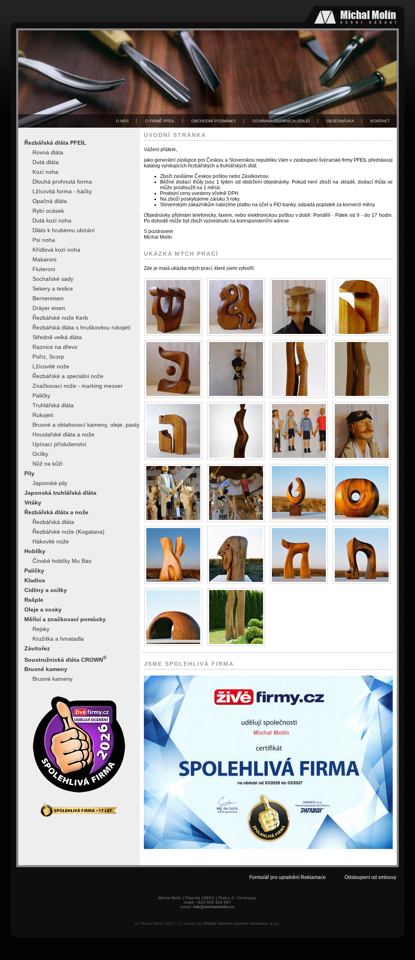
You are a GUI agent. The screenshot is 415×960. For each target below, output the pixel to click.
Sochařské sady (52, 279)
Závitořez (37, 648)
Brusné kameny (45, 669)
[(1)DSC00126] (362, 307)
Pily (29, 473)
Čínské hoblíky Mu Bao (62, 561)
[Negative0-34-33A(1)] (362, 555)
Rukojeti (42, 415)
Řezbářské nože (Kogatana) (68, 531)
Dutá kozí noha (51, 220)
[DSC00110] (236, 369)
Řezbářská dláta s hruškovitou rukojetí (81, 327)
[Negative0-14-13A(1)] (299, 493)
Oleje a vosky (43, 609)
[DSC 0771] (362, 431)
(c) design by (229, 923)
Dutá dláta (45, 162)
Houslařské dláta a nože (63, 434)
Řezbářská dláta (53, 522)
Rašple (33, 600)
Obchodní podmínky (213, 121)
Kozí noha (45, 172)
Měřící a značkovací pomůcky (65, 619)
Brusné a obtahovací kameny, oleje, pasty (85, 424)
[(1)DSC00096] (236, 307)
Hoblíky (34, 551)
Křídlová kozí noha (56, 249)
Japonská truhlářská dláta (60, 493)
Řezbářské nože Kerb (60, 317)
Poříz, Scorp (48, 356)
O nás (122, 121)
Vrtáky (32, 502)
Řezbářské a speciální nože (67, 376)
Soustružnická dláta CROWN (65, 659)
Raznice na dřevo (54, 347)
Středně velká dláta (57, 337)
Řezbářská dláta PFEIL (55, 142)
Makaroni (44, 259)
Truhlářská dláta (53, 405)
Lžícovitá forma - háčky (62, 191)
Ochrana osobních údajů (281, 121)
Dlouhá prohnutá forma (62, 181)
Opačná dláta (49, 201)
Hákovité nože (50, 541)
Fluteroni (43, 269)
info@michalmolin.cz (213, 906)
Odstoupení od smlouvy (370, 877)
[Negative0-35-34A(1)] (173, 617)
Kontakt (379, 121)
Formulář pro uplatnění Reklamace (287, 877)
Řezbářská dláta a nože (56, 512)
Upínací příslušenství (59, 444)
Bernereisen (48, 298)
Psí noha (43, 240)
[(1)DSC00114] (299, 307)
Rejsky (40, 629)
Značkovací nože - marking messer (77, 386)
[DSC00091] (173, 369)
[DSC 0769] (299, 431)
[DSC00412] (299, 369)
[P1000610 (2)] (236, 617)
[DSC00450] (173, 431)
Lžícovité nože (50, 366)
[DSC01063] (236, 431)
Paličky (41, 395)
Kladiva (34, 580)
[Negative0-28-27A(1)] (236, 555)
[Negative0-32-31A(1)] (299, 555)
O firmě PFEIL (160, 121)
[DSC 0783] (173, 493)
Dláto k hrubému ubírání (63, 230)
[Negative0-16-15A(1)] (362, 493)
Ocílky (40, 454)
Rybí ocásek (48, 210)
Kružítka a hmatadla (58, 638)
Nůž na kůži (47, 463)
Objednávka (340, 121)
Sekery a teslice (52, 288)
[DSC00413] (362, 369)
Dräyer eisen (48, 308)
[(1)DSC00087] (173, 307)
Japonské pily (49, 483)
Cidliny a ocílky (45, 590)
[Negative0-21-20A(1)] (173, 555)
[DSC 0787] (236, 493)
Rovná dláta (47, 152)
